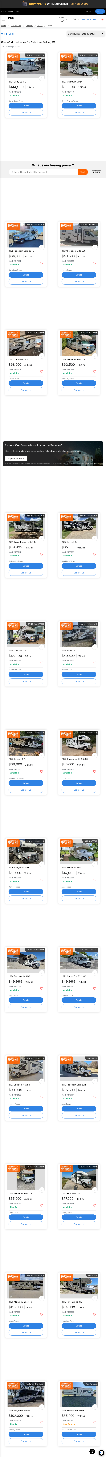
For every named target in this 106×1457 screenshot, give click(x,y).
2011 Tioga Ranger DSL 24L (22, 542)
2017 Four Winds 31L (72, 1302)
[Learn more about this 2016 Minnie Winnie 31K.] (79, 851)
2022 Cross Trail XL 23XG (74, 976)
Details (26, 105)
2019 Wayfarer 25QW (19, 1410)
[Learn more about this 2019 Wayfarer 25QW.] (26, 1394)
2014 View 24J (69, 650)
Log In (88, 11)
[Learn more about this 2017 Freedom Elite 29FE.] (79, 1068)
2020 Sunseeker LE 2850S (75, 759)
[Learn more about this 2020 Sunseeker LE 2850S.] (79, 743)
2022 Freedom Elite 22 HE (21, 251)
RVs (17, 12)
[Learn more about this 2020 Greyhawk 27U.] (26, 851)
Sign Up (100, 11)
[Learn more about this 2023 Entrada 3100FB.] (26, 1068)
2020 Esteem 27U (17, 759)
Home (3, 26)
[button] (92, 1451)
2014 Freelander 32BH (73, 1410)
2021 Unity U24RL (17, 82)
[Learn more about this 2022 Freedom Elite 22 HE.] (26, 235)
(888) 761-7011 (88, 19)
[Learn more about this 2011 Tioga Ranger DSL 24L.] (26, 526)
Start (82, 172)
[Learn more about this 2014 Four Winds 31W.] (26, 960)
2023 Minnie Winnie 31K (20, 1302)
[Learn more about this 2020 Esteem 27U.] (26, 743)
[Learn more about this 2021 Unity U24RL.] (26, 65)
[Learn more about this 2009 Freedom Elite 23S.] (79, 235)
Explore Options (16, 458)
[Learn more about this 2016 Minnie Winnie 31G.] (26, 1177)
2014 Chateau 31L (17, 650)
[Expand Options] (42, 78)
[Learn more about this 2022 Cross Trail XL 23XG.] (79, 960)
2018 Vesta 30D (69, 542)
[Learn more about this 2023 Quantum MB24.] (79, 65)
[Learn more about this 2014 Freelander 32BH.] (79, 1394)
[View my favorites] (102, 19)
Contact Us (26, 112)
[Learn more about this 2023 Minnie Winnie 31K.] (26, 1286)
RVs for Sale (16, 26)
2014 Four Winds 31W (19, 976)
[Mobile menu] (3, 19)
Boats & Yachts (7, 12)
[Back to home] (10, 19)
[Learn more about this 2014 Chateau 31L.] (26, 634)
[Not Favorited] (41, 94)
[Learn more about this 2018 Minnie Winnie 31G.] (79, 343)
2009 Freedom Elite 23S (74, 251)
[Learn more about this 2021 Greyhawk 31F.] (26, 343)
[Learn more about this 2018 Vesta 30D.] (79, 526)
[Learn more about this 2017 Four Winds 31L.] (79, 1286)
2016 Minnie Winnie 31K (73, 867)
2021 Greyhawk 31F (18, 359)
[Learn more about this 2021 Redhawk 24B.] (79, 1177)
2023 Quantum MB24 (72, 82)
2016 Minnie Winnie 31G (20, 1193)
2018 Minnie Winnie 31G (73, 359)
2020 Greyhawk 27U (19, 867)
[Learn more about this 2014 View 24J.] (79, 634)
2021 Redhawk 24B (71, 1193)
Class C (29, 26)
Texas (40, 26)
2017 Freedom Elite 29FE (74, 1085)
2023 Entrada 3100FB (19, 1085)
